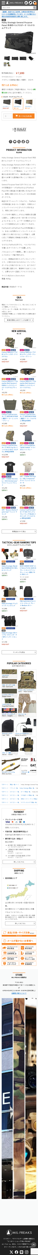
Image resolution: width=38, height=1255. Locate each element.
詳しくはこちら (19, 862)
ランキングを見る (19, 652)
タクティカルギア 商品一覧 (29, 802)
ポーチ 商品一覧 (25, 792)
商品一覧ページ (14, 784)
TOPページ (5, 784)
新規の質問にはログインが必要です (19, 320)
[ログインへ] (30, 2)
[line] (21, 1252)
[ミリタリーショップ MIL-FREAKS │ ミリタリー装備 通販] (14, 3)
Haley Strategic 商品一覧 (27, 788)
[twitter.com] (11, 1252)
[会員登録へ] (26, 2)
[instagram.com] (26, 1252)
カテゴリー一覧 (14, 792)
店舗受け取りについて (19, 993)
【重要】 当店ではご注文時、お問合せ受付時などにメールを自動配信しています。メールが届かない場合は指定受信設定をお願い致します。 (19, 14)
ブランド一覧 (14, 788)
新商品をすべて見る (19, 531)
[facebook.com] (16, 1252)
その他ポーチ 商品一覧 (27, 795)
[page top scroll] (33, 1244)
